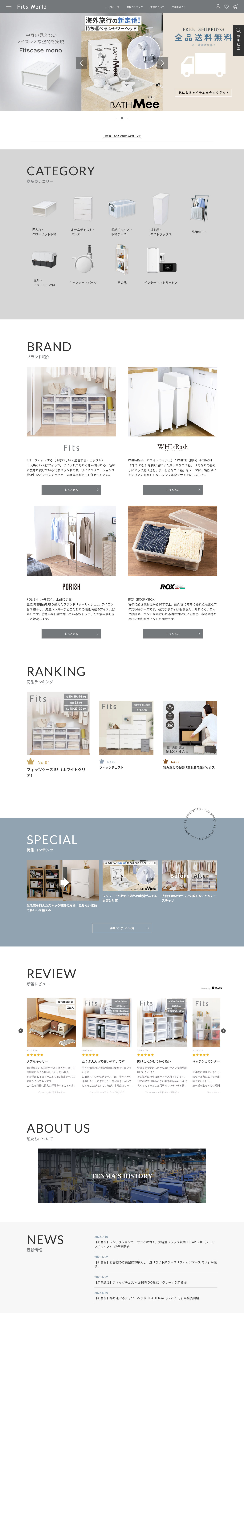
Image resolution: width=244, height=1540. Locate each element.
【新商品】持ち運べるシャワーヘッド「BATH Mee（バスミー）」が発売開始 (146, 1298)
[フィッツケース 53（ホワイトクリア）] (58, 723)
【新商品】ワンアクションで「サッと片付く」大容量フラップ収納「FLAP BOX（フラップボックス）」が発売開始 (154, 1244)
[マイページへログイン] (218, 7)
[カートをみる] (235, 7)
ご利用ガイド (178, 7)
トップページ (112, 7)
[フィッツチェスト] (126, 728)
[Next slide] (162, 63)
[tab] (116, 118)
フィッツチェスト (111, 767)
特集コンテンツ (135, 7)
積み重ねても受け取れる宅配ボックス (189, 767)
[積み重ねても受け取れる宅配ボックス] (190, 728)
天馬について (157, 7)
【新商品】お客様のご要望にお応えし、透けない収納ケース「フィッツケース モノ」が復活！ (155, 1264)
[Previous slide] (81, 63)
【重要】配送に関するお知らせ (122, 136)
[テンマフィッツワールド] (32, 7)
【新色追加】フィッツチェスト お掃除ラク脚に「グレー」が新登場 (140, 1282)
